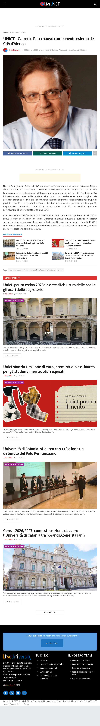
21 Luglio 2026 (22, 261)
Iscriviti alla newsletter (81, 678)
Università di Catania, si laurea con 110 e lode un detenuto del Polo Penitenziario (32, 255)
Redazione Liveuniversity (82, 664)
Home (5, 32)
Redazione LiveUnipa (81, 668)
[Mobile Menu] (4, 4)
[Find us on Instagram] (24, 693)
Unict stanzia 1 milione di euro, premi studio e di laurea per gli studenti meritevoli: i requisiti (80, 243)
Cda (26, 270)
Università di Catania (18, 32)
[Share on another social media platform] (95, 153)
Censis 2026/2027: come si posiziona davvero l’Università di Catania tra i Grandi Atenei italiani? (79, 255)
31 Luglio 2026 (22, 248)
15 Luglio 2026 (71, 261)
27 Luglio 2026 (71, 248)
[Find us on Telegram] (18, 693)
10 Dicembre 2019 (31, 50)
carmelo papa (15, 270)
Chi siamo (44, 660)
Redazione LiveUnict (80, 660)
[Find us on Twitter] (11, 693)
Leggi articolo (13, 356)
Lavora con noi (46, 672)
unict (60, 270)
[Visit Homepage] (49, 4)
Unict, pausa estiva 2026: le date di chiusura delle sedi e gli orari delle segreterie (30, 243)
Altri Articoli (50, 612)
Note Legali (10, 685)
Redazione (15, 50)
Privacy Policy (23, 704)
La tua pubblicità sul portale (51, 664)
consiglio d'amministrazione (43, 270)
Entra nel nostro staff (48, 668)
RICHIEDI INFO (52, 643)
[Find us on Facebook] (5, 693)
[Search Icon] (95, 4)
